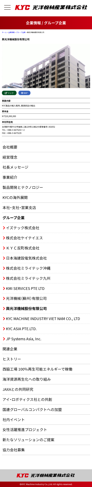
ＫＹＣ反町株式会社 (22, 248)
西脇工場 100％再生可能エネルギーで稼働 (37, 369)
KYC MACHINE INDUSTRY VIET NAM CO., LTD (42, 319)
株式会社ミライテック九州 (27, 278)
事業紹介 (10, 177)
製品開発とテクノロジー (23, 187)
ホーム (4, 32)
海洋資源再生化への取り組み (27, 379)
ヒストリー (12, 359)
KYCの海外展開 (15, 197)
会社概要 (10, 147)
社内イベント (14, 419)
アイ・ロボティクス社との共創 (27, 399)
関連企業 (10, 349)
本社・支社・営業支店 (19, 207)
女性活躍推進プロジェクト (25, 429)
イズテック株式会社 (22, 228)
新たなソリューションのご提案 (28, 439)
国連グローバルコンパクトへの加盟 (32, 409)
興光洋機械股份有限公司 (26, 308)
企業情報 (11, 32)
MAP (25, 92)
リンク (10, 92)
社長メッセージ (15, 167)
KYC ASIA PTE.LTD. (21, 329)
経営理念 (10, 157)
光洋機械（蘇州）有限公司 (26, 298)
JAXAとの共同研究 (18, 389)
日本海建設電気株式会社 (26, 258)
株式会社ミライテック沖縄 (27, 268)
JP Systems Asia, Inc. (23, 339)
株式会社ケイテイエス (24, 238)
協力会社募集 (14, 449)
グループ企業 (20, 32)
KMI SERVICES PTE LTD (25, 288)
